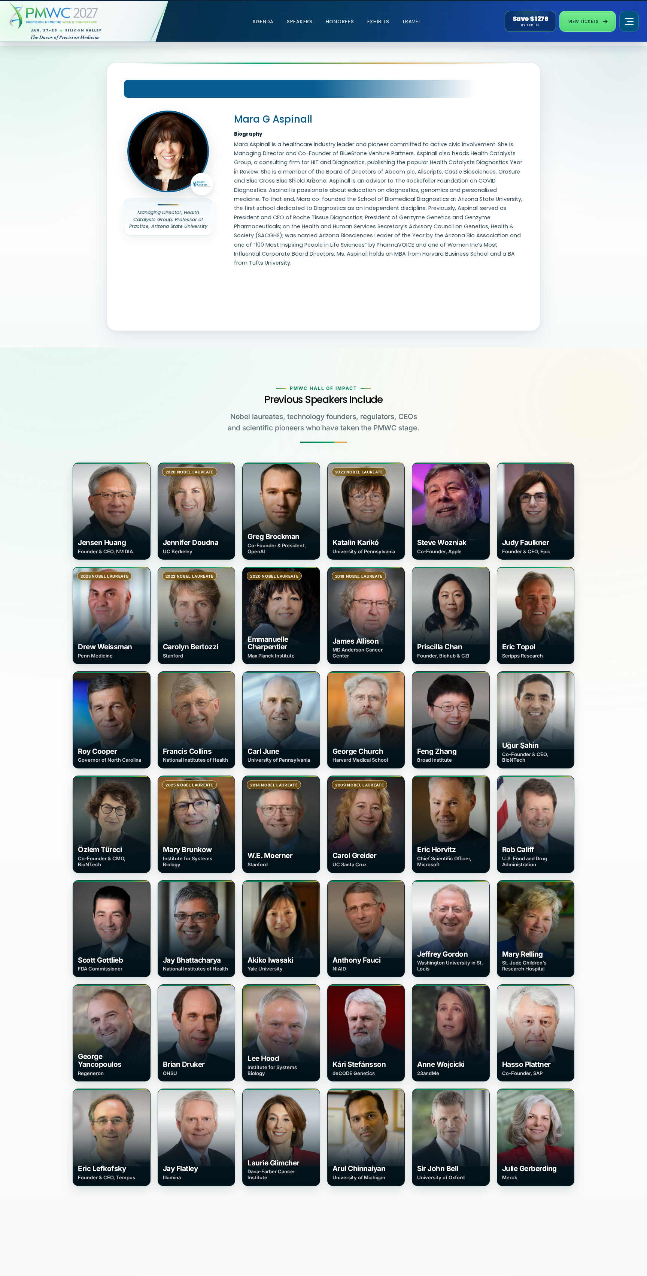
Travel (411, 21)
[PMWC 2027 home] (77, 16)
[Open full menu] (629, 21)
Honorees (340, 21)
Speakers (300, 21)
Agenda (263, 21)
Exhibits (378, 21)
